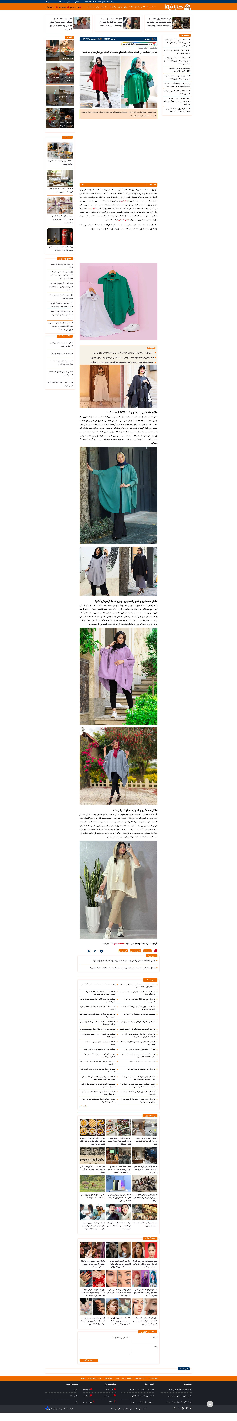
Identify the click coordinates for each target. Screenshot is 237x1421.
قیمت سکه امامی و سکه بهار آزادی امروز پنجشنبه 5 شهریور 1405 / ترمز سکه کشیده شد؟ (177, 60)
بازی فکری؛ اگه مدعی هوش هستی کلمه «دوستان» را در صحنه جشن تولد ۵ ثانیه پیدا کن (61, 275)
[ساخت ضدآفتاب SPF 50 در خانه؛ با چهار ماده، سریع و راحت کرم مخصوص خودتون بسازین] (118, 1306)
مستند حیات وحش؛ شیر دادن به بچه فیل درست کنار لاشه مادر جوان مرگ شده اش (138, 985)
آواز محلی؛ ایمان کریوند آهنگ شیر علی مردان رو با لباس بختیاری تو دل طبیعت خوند (139, 1078)
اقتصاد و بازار (128, 6)
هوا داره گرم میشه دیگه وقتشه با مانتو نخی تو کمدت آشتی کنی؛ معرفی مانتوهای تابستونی (122, 357)
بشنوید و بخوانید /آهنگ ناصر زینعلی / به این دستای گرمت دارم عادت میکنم (98, 1100)
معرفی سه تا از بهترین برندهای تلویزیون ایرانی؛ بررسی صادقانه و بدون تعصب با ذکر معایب (119, 1169)
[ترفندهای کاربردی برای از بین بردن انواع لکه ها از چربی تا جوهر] (60, 178)
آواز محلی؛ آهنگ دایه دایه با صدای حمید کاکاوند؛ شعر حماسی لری (97, 1070)
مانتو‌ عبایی (92, 208)
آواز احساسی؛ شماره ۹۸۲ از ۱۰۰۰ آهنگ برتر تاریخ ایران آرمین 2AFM (98, 1035)
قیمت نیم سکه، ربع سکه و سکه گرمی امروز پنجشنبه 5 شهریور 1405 (177, 77)
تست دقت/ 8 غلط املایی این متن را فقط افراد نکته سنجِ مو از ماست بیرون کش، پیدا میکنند (60, 326)
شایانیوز (119, 1408)
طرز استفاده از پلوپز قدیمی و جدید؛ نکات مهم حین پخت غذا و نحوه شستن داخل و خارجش (159, 22)
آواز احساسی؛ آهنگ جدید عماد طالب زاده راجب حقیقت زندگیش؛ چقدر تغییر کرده (100, 993)
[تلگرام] (101, 951)
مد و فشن (147, 950)
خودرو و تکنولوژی (94, 1378)
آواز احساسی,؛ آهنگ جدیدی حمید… (180, 1389)
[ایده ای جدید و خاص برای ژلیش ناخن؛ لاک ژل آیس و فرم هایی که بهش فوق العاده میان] (92, 1306)
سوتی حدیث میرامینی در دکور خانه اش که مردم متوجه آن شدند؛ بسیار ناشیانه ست (119, 1226)
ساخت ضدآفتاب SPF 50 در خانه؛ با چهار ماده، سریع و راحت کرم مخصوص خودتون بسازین (119, 1321)
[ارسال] (150, 185)
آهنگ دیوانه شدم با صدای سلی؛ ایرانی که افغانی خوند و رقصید (97, 1008)
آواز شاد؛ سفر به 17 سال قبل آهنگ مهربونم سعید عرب (97, 1029)
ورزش (120, 6)
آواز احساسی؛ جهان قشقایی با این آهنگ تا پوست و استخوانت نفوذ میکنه (138, 1008)
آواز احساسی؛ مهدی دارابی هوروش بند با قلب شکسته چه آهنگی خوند (138, 993)
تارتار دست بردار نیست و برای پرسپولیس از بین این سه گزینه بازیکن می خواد (176, 101)
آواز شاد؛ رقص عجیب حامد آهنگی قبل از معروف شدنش (137, 1029)
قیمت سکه (86, 1389)
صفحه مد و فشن (119, 943)
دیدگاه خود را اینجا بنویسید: (120, 1337)
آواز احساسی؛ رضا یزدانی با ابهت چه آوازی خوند (99, 1049)
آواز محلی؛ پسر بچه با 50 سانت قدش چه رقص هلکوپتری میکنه (140, 1000)
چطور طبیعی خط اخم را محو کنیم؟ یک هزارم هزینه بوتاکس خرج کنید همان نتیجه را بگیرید (145, 1264)
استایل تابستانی (123, 219)
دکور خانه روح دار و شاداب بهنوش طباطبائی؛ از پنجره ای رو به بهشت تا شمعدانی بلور (110, 22)
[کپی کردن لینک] (154, 185)
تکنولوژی (104, 6)
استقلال (111, 1402)
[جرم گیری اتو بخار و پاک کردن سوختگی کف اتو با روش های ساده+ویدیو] (60, 205)
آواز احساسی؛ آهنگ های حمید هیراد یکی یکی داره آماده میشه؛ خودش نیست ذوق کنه (138, 1035)
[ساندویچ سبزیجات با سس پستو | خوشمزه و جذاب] (60, 50)
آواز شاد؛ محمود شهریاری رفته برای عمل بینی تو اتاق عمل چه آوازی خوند (98, 1093)
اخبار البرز (91, 6)
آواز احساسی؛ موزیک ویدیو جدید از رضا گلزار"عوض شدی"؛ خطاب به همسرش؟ (138, 1055)
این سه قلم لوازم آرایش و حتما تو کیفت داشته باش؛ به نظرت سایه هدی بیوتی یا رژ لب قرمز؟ (122, 362)
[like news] (82, 185)
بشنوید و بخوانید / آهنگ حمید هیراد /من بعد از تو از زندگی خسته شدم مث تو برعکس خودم (138, 1085)
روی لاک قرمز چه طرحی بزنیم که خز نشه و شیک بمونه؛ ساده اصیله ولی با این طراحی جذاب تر (93, 1292)
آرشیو (76, 1402)
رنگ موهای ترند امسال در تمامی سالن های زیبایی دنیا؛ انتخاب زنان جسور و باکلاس (145, 1292)
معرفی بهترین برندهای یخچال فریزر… (179, 1395)
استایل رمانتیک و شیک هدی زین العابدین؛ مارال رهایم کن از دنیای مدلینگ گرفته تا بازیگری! (122, 968)
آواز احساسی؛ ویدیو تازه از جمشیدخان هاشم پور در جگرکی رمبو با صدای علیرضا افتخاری (99, 1078)
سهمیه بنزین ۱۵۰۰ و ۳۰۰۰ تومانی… (142, 1395)
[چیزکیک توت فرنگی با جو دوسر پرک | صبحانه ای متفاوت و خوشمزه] (60, 73)
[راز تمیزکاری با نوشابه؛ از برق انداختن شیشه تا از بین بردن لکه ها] (60, 236)
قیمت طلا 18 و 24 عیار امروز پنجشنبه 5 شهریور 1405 (176, 92)
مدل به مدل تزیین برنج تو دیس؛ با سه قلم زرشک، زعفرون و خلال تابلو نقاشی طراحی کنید (92, 1141)
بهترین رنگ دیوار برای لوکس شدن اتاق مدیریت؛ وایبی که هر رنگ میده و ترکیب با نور (144, 1169)
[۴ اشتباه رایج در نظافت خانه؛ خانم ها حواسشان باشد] (60, 150)
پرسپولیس (86, 1396)
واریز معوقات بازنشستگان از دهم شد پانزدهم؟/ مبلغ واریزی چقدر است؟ (177, 85)
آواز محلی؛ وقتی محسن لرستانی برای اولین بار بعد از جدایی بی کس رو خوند (138, 1100)
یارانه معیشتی (87, 1402)
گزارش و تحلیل (140, 6)
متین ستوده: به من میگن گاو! (62, 353)
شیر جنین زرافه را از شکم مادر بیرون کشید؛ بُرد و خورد (138, 1021)
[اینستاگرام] (186, 1409)
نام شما (155, 1337)
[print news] (146, 185)
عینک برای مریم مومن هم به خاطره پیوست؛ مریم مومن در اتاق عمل (97, 1063)
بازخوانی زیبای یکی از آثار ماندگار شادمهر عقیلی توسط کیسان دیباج (138, 1043)
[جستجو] (47, 1)
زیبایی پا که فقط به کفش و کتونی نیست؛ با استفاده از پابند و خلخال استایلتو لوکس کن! (124, 960)
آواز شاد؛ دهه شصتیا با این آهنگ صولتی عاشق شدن (98, 984)
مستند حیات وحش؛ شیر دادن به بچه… (141, 1389)
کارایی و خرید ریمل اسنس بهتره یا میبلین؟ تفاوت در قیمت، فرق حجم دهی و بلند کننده (119, 1292)
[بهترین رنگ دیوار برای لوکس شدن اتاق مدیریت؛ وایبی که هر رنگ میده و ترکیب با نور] (144, 1155)
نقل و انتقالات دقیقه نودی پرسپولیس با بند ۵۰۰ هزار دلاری (177, 52)
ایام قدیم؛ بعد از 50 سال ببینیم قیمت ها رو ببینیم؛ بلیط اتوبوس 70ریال (97, 1015)
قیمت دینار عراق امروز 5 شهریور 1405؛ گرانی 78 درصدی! (179, 70)
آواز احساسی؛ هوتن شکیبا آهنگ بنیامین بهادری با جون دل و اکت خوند (97, 1000)
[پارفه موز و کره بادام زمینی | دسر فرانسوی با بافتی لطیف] (60, 118)
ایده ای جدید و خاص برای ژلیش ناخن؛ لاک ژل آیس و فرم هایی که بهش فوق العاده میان (93, 1321)
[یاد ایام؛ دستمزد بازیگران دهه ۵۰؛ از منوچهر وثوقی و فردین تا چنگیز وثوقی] (92, 1155)
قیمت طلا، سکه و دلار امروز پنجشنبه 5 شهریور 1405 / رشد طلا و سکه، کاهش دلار (177, 42)
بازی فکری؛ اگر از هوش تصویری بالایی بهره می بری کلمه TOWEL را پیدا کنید (61, 286)
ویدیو (97, 6)
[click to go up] (210, 1404)
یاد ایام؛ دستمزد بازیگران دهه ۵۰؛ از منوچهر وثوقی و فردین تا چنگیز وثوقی (92, 1169)
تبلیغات (61, 1)
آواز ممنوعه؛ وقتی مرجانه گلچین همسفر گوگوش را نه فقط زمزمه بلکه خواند (98, 1085)
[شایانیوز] (178, 6)
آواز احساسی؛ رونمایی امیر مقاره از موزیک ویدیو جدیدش (100, 1043)
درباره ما (67, 1)
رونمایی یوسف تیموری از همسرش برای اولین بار (139, 1014)
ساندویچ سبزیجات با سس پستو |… (142, 1402)
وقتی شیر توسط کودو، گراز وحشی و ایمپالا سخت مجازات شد (93, 1196)
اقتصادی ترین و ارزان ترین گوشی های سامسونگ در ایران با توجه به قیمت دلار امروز (119, 1197)
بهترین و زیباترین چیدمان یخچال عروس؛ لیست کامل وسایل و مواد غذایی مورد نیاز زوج (119, 1141)
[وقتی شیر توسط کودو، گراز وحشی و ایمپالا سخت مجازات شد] (92, 1183)
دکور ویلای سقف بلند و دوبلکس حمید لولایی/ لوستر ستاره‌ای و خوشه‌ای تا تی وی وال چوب (60, 24)
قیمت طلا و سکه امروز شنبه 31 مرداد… (179, 1402)
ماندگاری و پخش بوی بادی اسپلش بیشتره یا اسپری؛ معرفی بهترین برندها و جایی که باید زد (92, 1264)
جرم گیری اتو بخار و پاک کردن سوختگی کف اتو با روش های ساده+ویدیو (62, 219)
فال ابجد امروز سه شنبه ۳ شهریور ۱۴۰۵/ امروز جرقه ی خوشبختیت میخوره (62, 314)
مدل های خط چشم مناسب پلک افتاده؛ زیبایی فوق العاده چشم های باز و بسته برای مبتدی (144, 1321)
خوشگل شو (123, 950)
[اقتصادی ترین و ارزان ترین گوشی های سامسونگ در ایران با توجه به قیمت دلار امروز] (118, 1183)
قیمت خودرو (110, 1389)
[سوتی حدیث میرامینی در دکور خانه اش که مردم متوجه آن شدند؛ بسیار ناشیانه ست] (118, 1212)
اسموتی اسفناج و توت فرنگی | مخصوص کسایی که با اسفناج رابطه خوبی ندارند (61, 100)
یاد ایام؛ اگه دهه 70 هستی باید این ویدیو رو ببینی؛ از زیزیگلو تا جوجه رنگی (98, 1023)
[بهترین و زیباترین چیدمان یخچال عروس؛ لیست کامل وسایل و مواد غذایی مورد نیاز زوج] (118, 1127)
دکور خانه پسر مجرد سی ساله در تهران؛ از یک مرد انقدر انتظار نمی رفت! (146, 1141)
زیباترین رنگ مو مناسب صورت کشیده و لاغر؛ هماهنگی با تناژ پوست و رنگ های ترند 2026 (120, 1264)
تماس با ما (75, 1)
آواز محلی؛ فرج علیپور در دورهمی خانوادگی (141, 1069)
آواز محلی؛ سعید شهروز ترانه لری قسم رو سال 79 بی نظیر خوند (138, 1093)
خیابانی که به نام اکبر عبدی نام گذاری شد (142, 1061)
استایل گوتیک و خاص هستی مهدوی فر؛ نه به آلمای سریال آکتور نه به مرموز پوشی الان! (123, 352)
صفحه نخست (151, 6)
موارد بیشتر (83, 1106)
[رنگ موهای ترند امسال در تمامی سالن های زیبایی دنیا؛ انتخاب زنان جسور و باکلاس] (144, 1278)
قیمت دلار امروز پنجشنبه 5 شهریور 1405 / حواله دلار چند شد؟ (178, 110)
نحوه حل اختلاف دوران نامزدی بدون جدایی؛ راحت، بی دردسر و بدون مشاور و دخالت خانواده (93, 1226)
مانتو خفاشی (125, 201)
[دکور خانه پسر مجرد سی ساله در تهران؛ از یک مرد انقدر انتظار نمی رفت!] (144, 1127)
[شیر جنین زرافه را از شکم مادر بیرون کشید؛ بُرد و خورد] (144, 1212)
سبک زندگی (113, 6)
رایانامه (155, 1346)
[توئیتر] (95, 951)
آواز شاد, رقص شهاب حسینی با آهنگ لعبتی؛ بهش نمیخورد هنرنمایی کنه (99, 1055)
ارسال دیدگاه (88, 1360)
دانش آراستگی (135, 950)
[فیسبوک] (89, 951)
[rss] (190, 1409)
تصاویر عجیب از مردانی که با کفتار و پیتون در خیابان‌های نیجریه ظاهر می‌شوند (145, 1197)
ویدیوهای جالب (150, 980)
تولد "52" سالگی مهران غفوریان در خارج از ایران (139, 1049)
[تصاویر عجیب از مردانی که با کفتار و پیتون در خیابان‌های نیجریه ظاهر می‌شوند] (144, 1183)
